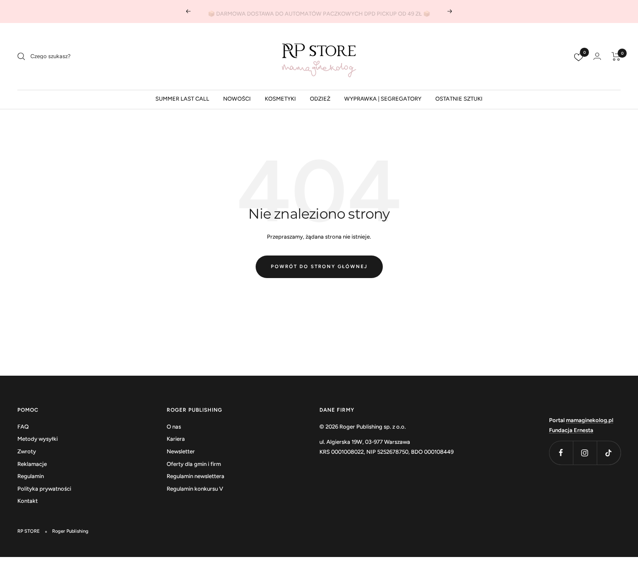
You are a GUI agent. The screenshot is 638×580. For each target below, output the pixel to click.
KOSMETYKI (280, 98)
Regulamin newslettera (195, 476)
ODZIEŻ (320, 98)
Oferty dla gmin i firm (194, 464)
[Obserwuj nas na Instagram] (585, 453)
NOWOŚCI (237, 98)
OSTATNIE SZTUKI (459, 98)
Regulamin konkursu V (195, 488)
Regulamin (30, 476)
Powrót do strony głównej (319, 266)
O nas (174, 426)
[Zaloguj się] (597, 56)
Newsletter (181, 451)
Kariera (176, 439)
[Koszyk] (616, 56)
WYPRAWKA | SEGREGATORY (382, 98)
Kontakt (27, 501)
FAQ (23, 426)
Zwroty (26, 451)
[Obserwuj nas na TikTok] (609, 453)
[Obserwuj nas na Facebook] (561, 453)
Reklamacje (32, 464)
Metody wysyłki (37, 439)
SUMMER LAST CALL (182, 98)
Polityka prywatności (44, 488)
